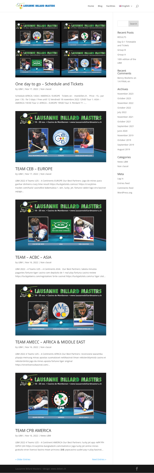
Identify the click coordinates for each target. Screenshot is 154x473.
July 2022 (121, 112)
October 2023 (124, 98)
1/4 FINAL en (123, 81)
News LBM (45, 435)
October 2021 (124, 121)
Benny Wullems (125, 77)
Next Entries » (99, 459)
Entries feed (123, 183)
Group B (121, 49)
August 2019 (123, 149)
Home (91, 6)
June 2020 (122, 130)
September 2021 (125, 126)
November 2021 (125, 116)
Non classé (45, 89)
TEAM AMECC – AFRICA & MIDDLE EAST (50, 342)
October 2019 (124, 140)
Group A (121, 54)
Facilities (110, 6)
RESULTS (121, 37)
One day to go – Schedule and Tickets (49, 84)
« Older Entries (22, 459)
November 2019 (125, 135)
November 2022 (125, 103)
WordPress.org (124, 192)
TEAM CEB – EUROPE (33, 168)
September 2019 (125, 144)
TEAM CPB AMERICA (33, 430)
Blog (100, 6)
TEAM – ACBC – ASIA (33, 257)
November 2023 (125, 93)
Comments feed (125, 187)
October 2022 (124, 107)
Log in (120, 178)
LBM (20, 89)
